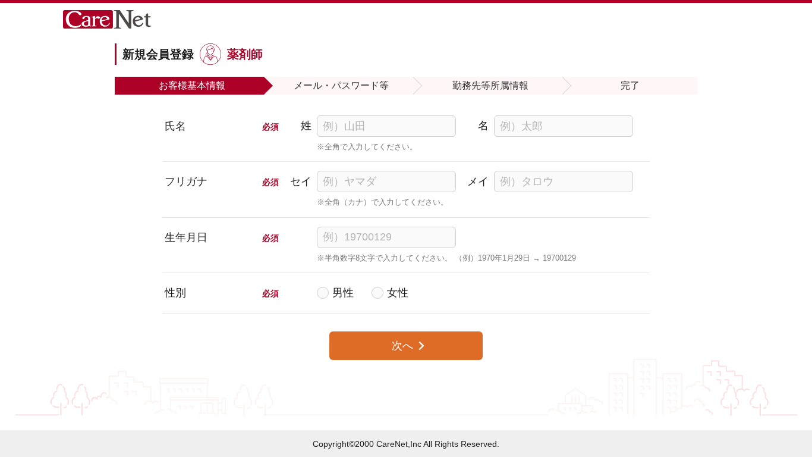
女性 (397, 293)
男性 (343, 293)
